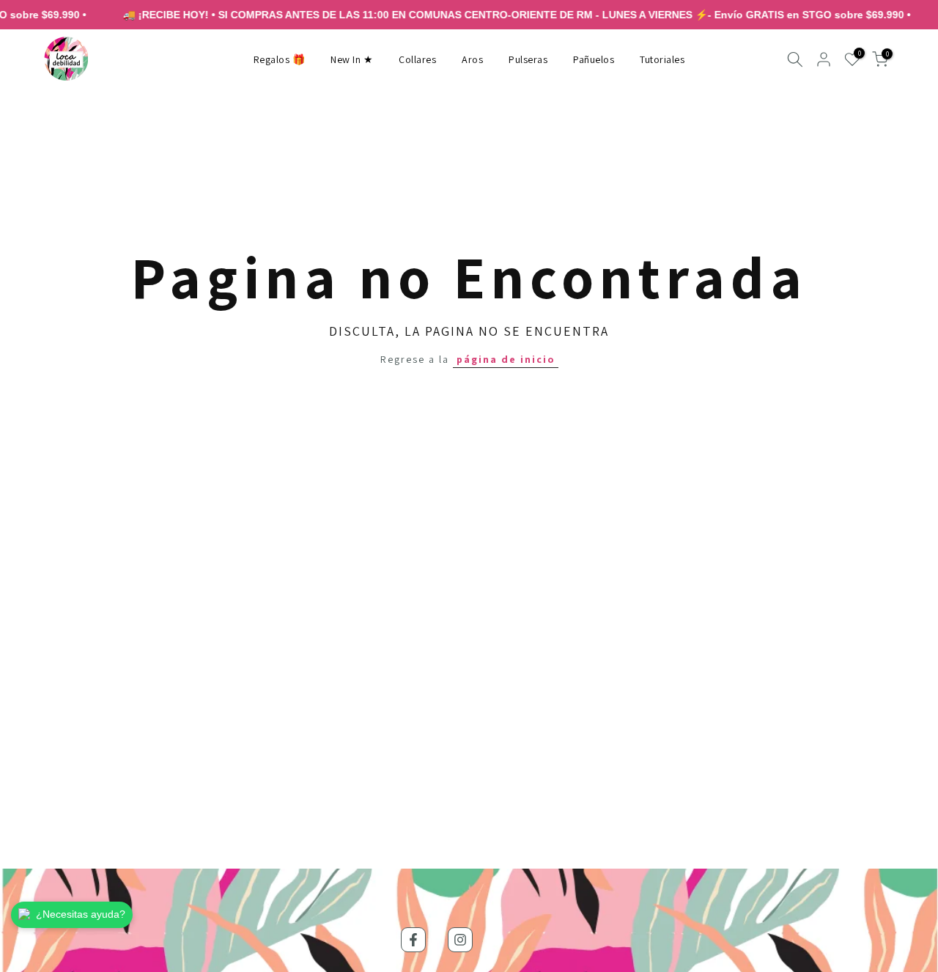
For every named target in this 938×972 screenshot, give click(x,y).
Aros (472, 59)
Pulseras (528, 59)
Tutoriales (662, 59)
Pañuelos (593, 59)
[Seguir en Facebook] (413, 939)
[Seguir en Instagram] (460, 939)
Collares (417, 59)
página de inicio (506, 359)
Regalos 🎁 (280, 59)
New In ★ (351, 59)
